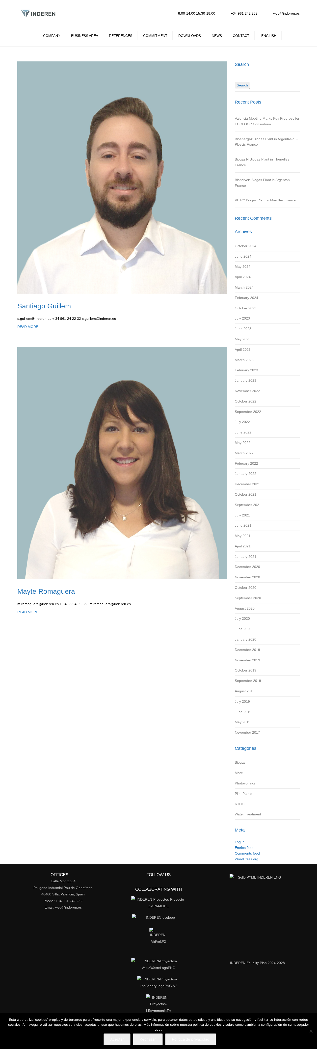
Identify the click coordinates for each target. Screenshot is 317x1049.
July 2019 (242, 701)
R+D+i (239, 804)
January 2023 (245, 380)
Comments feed (247, 853)
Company (51, 36)
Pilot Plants (243, 794)
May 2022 (242, 443)
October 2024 (245, 246)
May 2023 (242, 339)
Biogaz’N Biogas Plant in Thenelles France (262, 162)
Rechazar (148, 1039)
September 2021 (248, 505)
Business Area (84, 36)
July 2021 (242, 515)
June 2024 (243, 256)
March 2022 (244, 453)
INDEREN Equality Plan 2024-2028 (257, 963)
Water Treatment (248, 814)
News (217, 36)
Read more (27, 327)
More (239, 773)
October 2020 (245, 588)
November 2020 (247, 577)
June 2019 (243, 712)
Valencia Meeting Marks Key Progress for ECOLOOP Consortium (267, 121)
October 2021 (245, 494)
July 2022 (242, 422)
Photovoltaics (245, 783)
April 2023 (243, 349)
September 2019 (248, 681)
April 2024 (243, 277)
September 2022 (248, 412)
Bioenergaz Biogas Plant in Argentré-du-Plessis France (266, 142)
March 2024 (244, 287)
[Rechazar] (310, 1031)
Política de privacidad (190, 1039)
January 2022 (245, 474)
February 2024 (246, 298)
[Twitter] (145, 12)
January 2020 (245, 639)
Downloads (189, 36)
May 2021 (242, 536)
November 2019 (247, 660)
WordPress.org (246, 859)
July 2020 (242, 618)
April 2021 (243, 546)
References (120, 36)
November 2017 (247, 732)
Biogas (240, 762)
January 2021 (245, 557)
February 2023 (246, 370)
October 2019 (245, 670)
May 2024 (242, 267)
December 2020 (247, 567)
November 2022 (247, 391)
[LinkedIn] (124, 12)
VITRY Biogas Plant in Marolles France (265, 200)
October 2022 (245, 401)
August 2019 (245, 691)
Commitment (155, 36)
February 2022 (246, 463)
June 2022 (243, 432)
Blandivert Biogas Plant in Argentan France (262, 183)
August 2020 (245, 608)
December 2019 (247, 650)
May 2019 (242, 722)
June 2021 (243, 525)
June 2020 (243, 629)
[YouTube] (156, 12)
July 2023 (242, 318)
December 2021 (247, 484)
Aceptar (117, 1039)
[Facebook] (134, 12)
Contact (241, 36)
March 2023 (244, 360)
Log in (239, 842)
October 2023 (245, 308)
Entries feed (244, 848)
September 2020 (248, 598)
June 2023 (243, 329)
